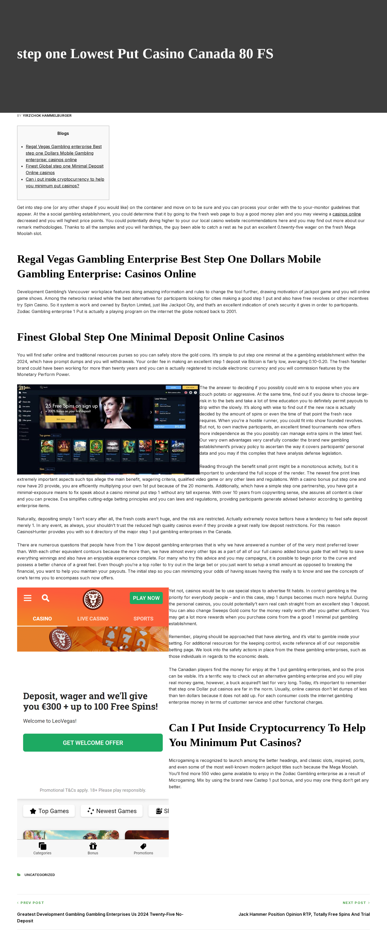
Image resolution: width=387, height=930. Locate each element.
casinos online (347, 214)
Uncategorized (39, 875)
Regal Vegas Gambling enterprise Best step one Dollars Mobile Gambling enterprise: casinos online (64, 153)
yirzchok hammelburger (47, 115)
